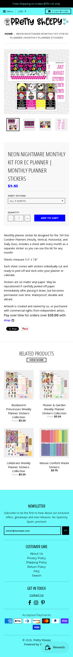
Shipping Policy (36, 562)
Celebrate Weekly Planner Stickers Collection (19, 467)
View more (36, 360)
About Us (36, 553)
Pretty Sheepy (42, 640)
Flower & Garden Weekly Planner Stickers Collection (54, 409)
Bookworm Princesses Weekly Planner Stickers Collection (18, 411)
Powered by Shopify (36, 644)
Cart (60, 11)
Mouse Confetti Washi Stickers (54, 465)
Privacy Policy (36, 558)
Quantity (13, 212)
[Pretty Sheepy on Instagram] (36, 602)
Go (65, 530)
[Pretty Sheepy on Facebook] (29, 602)
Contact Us (37, 595)
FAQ (36, 571)
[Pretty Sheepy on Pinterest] (43, 602)
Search (36, 575)
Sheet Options (17, 196)
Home (9, 33)
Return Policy (36, 567)
